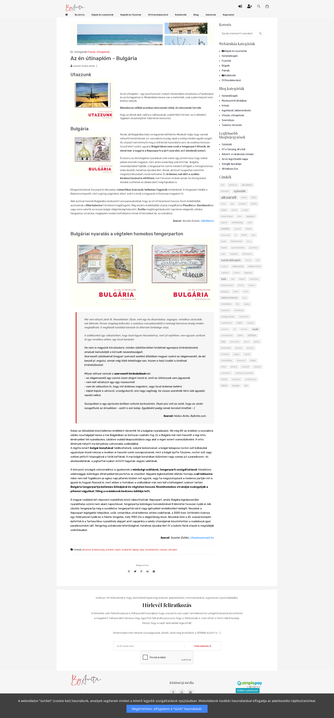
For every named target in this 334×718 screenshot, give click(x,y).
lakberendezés (229, 297)
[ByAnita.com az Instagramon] (181, 692)
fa (236, 235)
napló (117, 549)
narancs (224, 329)
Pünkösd (225, 354)
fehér (244, 235)
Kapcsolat (228, 14)
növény (244, 329)
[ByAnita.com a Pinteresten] (190, 692)
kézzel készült (227, 285)
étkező (248, 229)
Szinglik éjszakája (231, 164)
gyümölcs (253, 248)
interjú (237, 273)
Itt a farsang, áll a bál (233, 149)
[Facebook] (129, 571)
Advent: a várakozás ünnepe (238, 154)
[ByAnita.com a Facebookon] (173, 692)
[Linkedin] (147, 571)
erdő (250, 223)
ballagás (242, 204)
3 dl (222, 185)
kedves (248, 273)
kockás (252, 285)
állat (254, 197)
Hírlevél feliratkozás (167, 605)
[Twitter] (135, 571)
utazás (163, 549)
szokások (236, 379)
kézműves (254, 279)
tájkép (135, 549)
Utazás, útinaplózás (98, 52)
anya (223, 204)
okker (240, 335)
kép (232, 279)
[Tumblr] (154, 571)
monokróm (243, 317)
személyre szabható (244, 373)
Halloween (247, 254)
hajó (223, 254)
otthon (252, 335)
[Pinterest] (141, 571)
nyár (255, 329)
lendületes (226, 304)
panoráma (234, 342)
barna (254, 204)
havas (248, 260)
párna (246, 342)
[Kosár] (267, 6)
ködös (235, 292)
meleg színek (227, 316)
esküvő (237, 229)
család (245, 210)
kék (223, 279)
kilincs (241, 285)
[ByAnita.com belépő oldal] (66, 15)
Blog (196, 14)
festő (223, 241)
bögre (224, 210)
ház (257, 260)
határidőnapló (231, 260)
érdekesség (98, 549)
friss (249, 241)
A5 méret (247, 185)
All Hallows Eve (230, 168)
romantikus (226, 360)
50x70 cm (233, 185)
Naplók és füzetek (130, 14)
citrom (234, 210)
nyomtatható (227, 335)
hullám (224, 266)
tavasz (236, 385)
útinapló (172, 549)
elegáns (250, 216)
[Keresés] (258, 6)
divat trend (227, 216)
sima (223, 367)
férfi (253, 235)
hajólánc (234, 254)
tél (246, 385)
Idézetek (211, 14)
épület (224, 223)
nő (234, 329)
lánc (244, 298)
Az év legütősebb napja (235, 159)
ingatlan (225, 273)
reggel (236, 354)
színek (224, 379)
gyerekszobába (238, 248)
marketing (238, 310)
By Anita (80, 14)
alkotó (243, 197)
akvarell (86, 549)
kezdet (242, 279)
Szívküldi (227, 144)
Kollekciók (180, 14)
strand (234, 367)
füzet (223, 247)
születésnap (250, 379)
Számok (257, 367)
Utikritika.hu (207, 220)
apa (232, 204)
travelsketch (152, 549)
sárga (253, 360)
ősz (223, 341)
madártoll (225, 310)
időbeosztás (237, 266)
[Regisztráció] (249, 6)
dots (239, 216)
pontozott (225, 348)
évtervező (225, 235)
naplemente (226, 323)
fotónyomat (236, 241)
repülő (247, 354)
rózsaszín (241, 361)
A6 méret (225, 191)
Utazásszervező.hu (202, 537)
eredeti (109, 549)
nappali (250, 323)
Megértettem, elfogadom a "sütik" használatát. (167, 709)
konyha (224, 291)
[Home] (75, 7)
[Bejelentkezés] (240, 6)
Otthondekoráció (158, 14)
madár (246, 304)
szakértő (126, 549)
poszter (239, 348)
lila (237, 304)
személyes (225, 373)
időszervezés (254, 266)
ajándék (240, 191)
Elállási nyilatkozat (247, 690)
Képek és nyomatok (102, 14)
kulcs (246, 292)
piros (256, 342)
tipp (142, 549)
